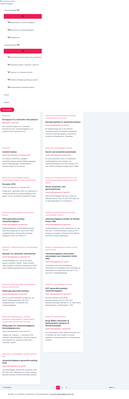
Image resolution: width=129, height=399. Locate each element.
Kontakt (6, 102)
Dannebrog (71, 115)
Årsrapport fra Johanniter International (20, 119)
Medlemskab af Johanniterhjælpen (22, 22)
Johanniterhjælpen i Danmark (63, 148)
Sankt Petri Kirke (14, 287)
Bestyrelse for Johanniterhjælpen (22, 30)
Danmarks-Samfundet (61, 115)
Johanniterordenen (10, 45)
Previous (6, 387)
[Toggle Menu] (23, 16)
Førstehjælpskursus (60, 247)
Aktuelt (6, 95)
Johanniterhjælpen (10, 10)
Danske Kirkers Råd (69, 212)
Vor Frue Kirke (62, 118)
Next (112, 387)
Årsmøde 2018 (9, 184)
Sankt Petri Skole (50, 249)
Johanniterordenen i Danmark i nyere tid (24, 65)
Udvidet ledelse (9, 152)
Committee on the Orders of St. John (65, 177)
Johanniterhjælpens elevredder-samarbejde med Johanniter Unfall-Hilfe (61, 256)
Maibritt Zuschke (20, 180)
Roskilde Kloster (31, 180)
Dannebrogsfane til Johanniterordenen (63, 122)
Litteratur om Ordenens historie (21, 72)
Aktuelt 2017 (49, 212)
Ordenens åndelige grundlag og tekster (24, 80)
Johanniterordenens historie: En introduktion (26, 57)
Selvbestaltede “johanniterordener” (22, 87)
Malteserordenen (63, 180)
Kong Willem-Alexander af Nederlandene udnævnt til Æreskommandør (57, 323)
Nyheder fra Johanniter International (18, 254)
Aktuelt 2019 (49, 115)
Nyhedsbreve (14, 37)
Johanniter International (18, 247)
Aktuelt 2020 (6, 115)
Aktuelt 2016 (6, 317)
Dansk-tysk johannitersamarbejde (60, 152)
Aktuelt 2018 (6, 148)
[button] (18, 10)
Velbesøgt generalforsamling (15, 291)
